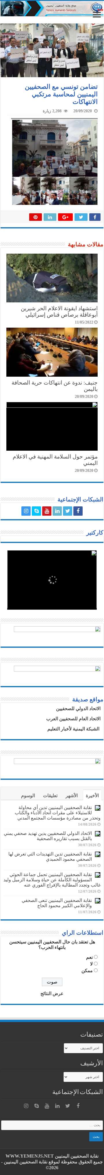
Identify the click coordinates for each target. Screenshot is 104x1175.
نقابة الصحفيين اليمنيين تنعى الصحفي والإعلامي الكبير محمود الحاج (57, 903)
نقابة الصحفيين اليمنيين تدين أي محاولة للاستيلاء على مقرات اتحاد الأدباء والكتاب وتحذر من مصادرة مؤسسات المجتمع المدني (58, 812)
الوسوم (28, 795)
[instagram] (26, 511)
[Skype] (36, 511)
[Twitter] (67, 511)
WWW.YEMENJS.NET (29, 1156)
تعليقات (50, 795)
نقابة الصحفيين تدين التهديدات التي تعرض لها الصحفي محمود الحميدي (50, 856)
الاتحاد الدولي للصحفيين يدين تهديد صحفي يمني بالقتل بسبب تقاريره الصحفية (48, 836)
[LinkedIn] (57, 511)
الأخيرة (92, 795)
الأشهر (72, 795)
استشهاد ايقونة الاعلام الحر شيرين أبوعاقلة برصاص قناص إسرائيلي (59, 311)
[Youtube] (46, 511)
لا (91, 963)
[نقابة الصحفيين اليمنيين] (52, 8)
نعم (89, 957)
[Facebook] (78, 511)
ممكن (87, 970)
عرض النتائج (52, 993)
